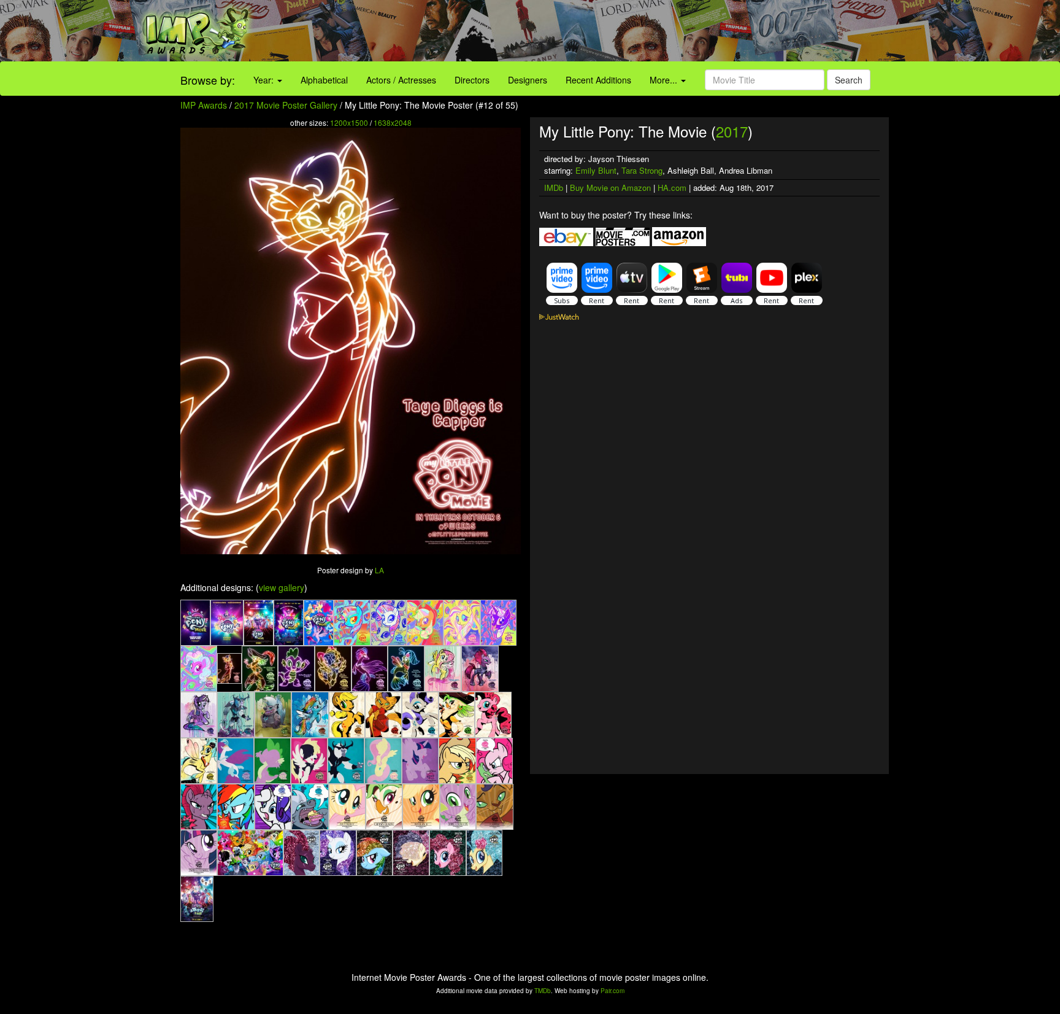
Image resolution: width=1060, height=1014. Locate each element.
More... (665, 80)
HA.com (672, 187)
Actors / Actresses (401, 80)
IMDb (553, 187)
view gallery (281, 587)
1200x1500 (349, 122)
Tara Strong (641, 170)
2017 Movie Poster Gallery (285, 105)
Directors (472, 80)
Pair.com (612, 990)
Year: (264, 80)
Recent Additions (598, 80)
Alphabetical (324, 80)
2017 (732, 131)
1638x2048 (393, 122)
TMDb (542, 990)
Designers (527, 80)
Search (848, 80)
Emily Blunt (595, 170)
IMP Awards (203, 105)
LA (379, 570)
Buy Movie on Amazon (610, 187)
